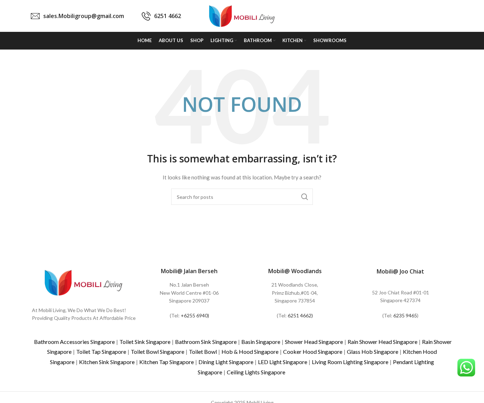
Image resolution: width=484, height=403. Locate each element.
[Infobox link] (77, 16)
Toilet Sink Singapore (144, 341)
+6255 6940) (195, 315)
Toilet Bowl (203, 351)
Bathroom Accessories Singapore (74, 341)
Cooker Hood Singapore (312, 351)
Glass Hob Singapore (372, 351)
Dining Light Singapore (225, 361)
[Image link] (84, 282)
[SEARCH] (305, 197)
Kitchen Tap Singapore (166, 361)
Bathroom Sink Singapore (206, 341)
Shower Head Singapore (314, 341)
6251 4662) (300, 315)
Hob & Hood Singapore (249, 351)
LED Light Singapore (282, 361)
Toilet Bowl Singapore (157, 351)
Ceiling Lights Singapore (256, 372)
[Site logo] (242, 15)
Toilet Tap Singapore (101, 351)
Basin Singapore (260, 341)
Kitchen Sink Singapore (107, 361)
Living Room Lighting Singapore (350, 361)
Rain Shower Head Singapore (382, 341)
